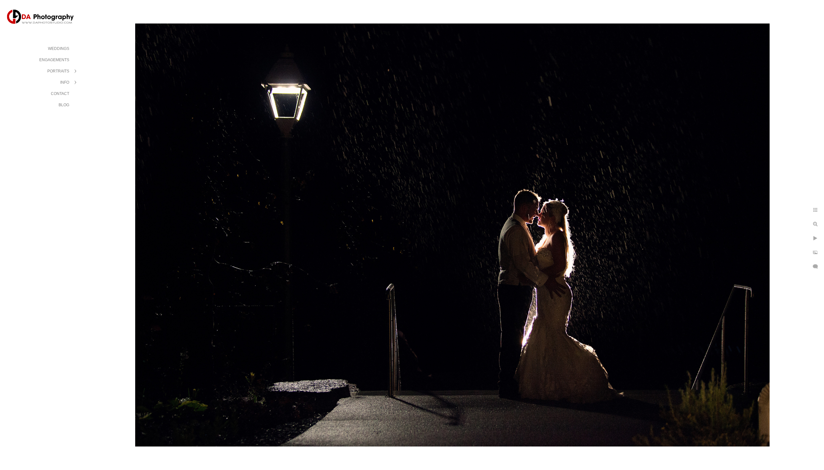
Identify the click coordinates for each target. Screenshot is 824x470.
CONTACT (60, 93)
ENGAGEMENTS (54, 60)
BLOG (64, 105)
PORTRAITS (58, 71)
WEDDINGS (58, 48)
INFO (64, 82)
